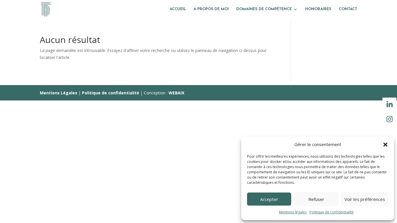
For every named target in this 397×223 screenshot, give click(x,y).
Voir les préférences (364, 199)
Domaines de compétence (264, 9)
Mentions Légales (58, 93)
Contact (348, 9)
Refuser (316, 199)
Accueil (178, 9)
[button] (385, 145)
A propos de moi (211, 9)
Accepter (269, 199)
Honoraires (318, 9)
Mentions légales (293, 212)
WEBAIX (176, 93)
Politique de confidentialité (332, 212)
